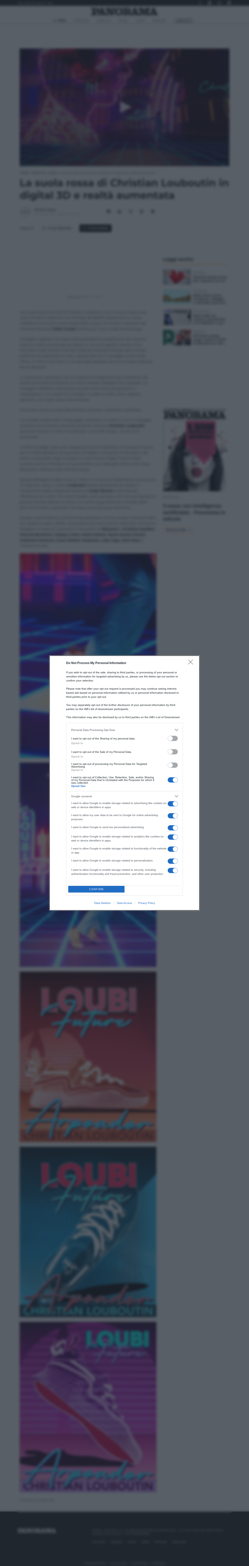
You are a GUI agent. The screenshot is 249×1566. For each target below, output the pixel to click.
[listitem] (124, 730)
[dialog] (124, 783)
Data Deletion (102, 902)
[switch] (173, 738)
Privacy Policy (146, 902)
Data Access (124, 902)
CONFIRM (96, 889)
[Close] (192, 663)
